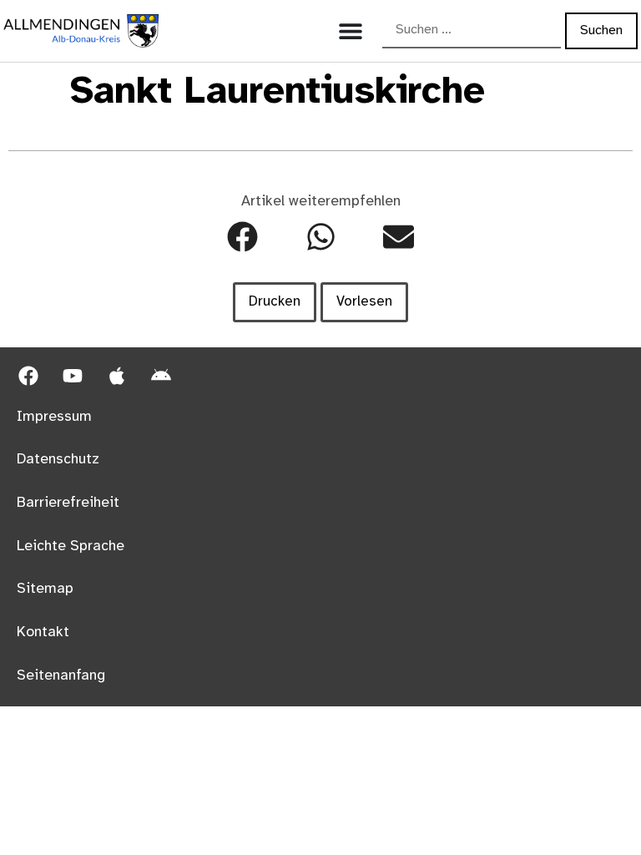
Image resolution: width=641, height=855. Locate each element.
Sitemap (45, 588)
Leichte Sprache (70, 546)
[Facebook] (28, 376)
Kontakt (43, 632)
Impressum (54, 416)
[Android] (161, 376)
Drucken (274, 301)
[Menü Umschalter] (350, 30)
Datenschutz (58, 459)
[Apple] (117, 376)
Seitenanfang (61, 675)
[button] (242, 237)
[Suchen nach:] (471, 30)
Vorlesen (364, 301)
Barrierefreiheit (68, 502)
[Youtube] (73, 376)
